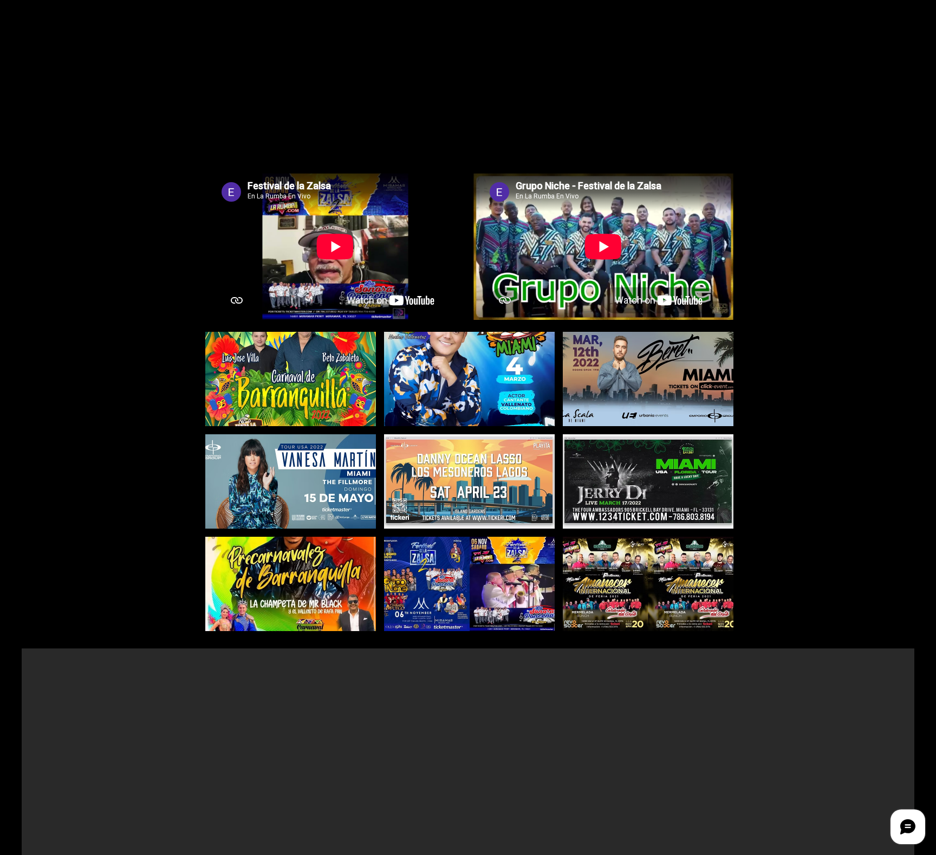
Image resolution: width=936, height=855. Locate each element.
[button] (290, 379)
